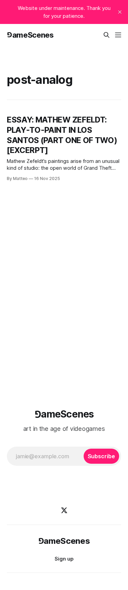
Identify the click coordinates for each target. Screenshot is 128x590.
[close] (119, 12)
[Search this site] (106, 34)
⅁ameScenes (30, 35)
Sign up (64, 558)
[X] (64, 510)
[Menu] (118, 34)
